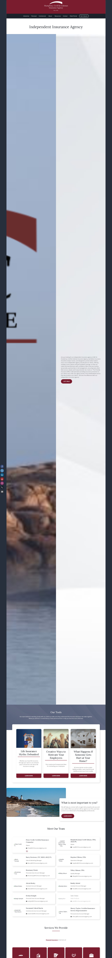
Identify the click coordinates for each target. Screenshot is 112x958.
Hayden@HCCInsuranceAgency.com (82, 863)
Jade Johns (74, 896)
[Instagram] (2, 483)
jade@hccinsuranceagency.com (81, 901)
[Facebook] (2, 466)
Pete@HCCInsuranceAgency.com (37, 848)
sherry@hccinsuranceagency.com (82, 916)
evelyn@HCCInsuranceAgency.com (38, 901)
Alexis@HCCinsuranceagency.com (37, 889)
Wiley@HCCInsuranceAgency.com (82, 876)
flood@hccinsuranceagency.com (81, 889)
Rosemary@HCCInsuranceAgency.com (39, 875)
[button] (26, 16)
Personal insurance (52, 940)
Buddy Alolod (75, 883)
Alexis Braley (30, 883)
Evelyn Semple (31, 896)
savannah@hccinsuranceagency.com (38, 913)
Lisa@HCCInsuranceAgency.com (81, 847)
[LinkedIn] (2, 475)
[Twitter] (2, 470)
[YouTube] (2, 479)
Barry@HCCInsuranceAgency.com (37, 863)
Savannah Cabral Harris (34, 908)
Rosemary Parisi (32, 870)
